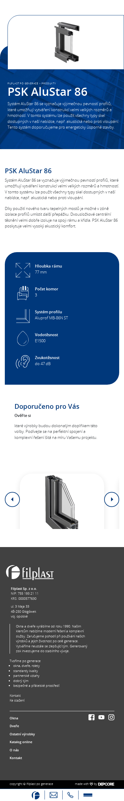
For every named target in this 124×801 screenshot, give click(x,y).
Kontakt (15, 695)
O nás (14, 750)
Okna (14, 718)
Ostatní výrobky (22, 734)
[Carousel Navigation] (62, 499)
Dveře (14, 726)
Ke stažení (17, 700)
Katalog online (21, 742)
